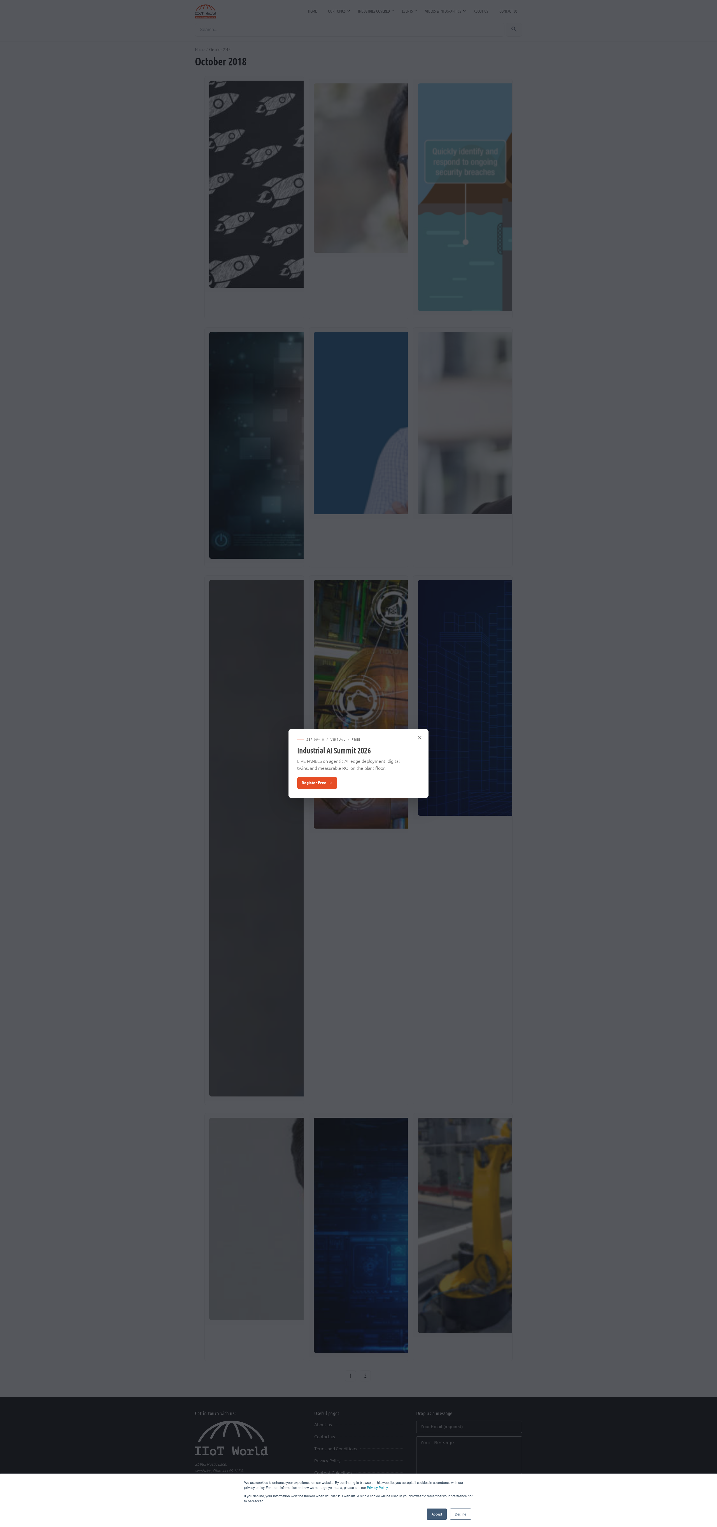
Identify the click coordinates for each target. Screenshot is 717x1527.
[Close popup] (420, 737)
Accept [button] (437, 1514)
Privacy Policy (377, 1487)
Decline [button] (460, 1514)
